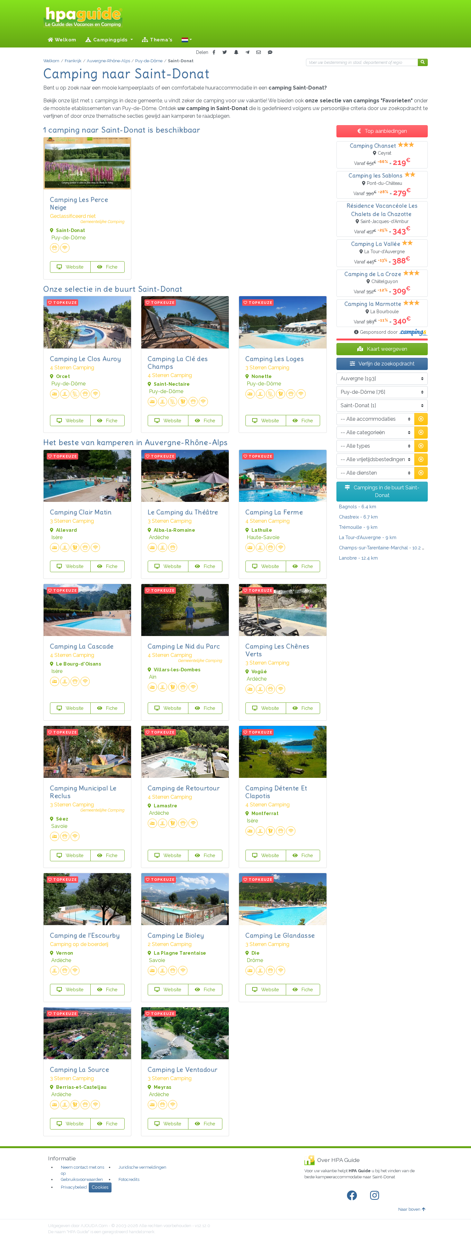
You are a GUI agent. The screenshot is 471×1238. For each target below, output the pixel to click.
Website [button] (74, 267)
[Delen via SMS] (270, 52)
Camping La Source (79, 1069)
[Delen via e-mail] (258, 52)
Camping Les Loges (274, 359)
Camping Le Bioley (176, 935)
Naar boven (409, 1209)
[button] (186, 39)
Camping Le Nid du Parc (184, 646)
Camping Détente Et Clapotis (276, 792)
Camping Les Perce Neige (79, 203)
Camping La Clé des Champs (178, 362)
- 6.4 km (357, 506)
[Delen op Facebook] (214, 52)
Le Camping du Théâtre (183, 512)
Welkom (65, 40)
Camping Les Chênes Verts (277, 650)
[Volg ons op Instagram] (376, 1196)
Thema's (160, 40)
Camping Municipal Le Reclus (83, 792)
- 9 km (358, 527)
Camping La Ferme (274, 512)
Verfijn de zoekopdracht (386, 364)
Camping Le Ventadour (183, 1069)
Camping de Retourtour (184, 788)
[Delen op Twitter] (224, 52)
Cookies (100, 1187)
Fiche (111, 267)
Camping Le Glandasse (280, 935)
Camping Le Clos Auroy (85, 359)
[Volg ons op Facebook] (353, 1195)
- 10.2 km (384, 547)
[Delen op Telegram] (247, 52)
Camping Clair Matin (81, 512)
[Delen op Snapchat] (236, 52)
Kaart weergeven (386, 349)
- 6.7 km (358, 517)
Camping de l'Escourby (85, 935)
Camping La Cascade (82, 646)
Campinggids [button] (110, 40)
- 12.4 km (358, 558)
